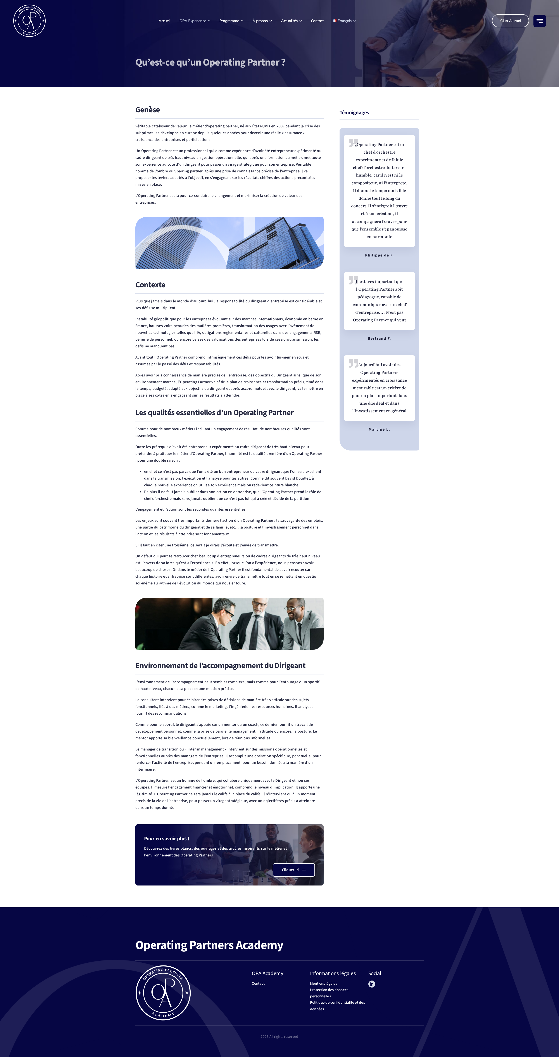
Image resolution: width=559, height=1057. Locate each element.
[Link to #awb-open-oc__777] (539, 21)
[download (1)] (29, 6)
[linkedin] (371, 984)
